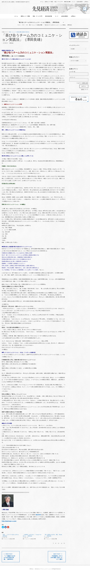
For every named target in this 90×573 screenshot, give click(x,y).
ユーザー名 (72, 71)
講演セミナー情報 (49, 1)
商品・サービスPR (59, 1)
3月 (27, 24)
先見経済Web (45, 8)
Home (19, 24)
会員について (84, 89)
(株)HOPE (38, 514)
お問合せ (86, 1)
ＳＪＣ (73, 1)
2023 (23, 24)
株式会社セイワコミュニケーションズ (43, 568)
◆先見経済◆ (67, 1)
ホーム (41, 1)
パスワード (72, 77)
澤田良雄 (11, 43)
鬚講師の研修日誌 (25, 31)
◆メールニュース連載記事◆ (35, 24)
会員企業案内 (80, 1)
